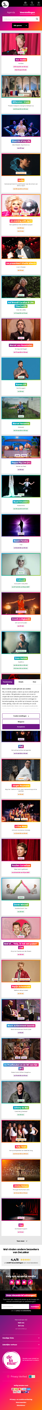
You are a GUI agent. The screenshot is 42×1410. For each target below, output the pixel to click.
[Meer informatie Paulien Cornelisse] (21, 857)
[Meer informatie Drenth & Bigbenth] (21, 611)
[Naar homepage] (5, 4)
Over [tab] (34, 682)
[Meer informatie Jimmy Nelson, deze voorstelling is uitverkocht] (21, 1178)
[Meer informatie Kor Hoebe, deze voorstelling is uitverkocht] (21, 53)
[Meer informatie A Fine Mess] (21, 818)
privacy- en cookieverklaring (23, 1310)
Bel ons (21, 1326)
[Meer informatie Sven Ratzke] (21, 651)
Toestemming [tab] (7, 682)
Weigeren (21, 722)
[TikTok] (30, 1282)
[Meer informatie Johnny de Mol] (21, 1100)
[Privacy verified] (17, 1376)
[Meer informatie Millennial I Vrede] (21, 94)
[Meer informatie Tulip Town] (21, 1139)
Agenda (11, 12)
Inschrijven (35, 1307)
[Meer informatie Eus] (21, 1217)
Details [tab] (21, 682)
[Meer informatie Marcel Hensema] (21, 415)
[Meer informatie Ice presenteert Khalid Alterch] (21, 255)
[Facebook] (11, 1282)
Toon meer (20, 1241)
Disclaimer (21, 1405)
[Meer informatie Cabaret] (21, 572)
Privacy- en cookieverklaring (21, 1399)
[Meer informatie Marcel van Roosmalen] (21, 337)
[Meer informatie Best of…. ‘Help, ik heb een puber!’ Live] (21, 937)
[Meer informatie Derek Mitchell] (21, 896)
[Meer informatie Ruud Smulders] (21, 494)
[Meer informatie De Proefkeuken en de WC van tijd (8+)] (21, 1058)
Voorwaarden (21, 1402)
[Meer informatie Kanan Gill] (21, 376)
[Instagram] (18, 1282)
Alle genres (18, 25)
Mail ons (21, 1323)
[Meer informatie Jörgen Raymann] (21, 778)
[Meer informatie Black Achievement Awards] (21, 1018)
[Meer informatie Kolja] (21, 173)
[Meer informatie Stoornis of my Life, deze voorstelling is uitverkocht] (21, 133)
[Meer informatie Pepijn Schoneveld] (21, 978)
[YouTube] (24, 1282)
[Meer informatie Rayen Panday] (21, 533)
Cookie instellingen (19, 716)
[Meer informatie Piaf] (21, 738)
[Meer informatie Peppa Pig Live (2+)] (21, 454)
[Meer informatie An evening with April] (21, 214)
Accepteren (21, 727)
